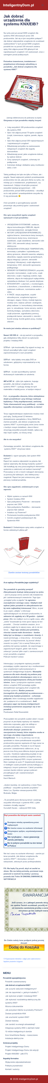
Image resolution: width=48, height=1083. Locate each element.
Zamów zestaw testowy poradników (24, 572)
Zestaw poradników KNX (15, 1013)
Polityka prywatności (14, 1066)
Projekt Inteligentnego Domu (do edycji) (22, 1050)
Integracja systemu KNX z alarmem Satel (22, 1028)
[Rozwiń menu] (42, 5)
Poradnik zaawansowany (15, 981)
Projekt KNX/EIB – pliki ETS (16, 1054)
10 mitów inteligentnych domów (18, 1031)
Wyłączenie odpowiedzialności (18, 1062)
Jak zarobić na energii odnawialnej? (20, 1024)
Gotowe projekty (10, 1043)
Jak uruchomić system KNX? (17, 1017)
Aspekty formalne (11, 1058)
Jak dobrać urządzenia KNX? (17, 985)
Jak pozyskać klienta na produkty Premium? (23, 1010)
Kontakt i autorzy (12, 1069)
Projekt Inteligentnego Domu (17, 1046)
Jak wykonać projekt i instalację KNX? (21, 996)
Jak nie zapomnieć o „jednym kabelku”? (22, 992)
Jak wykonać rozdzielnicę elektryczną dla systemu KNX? (22, 1001)
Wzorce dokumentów (14, 1006)
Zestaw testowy (12, 1021)
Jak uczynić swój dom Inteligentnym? (21, 989)
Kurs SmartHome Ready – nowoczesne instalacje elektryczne (21, 1036)
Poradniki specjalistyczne (14, 978)
